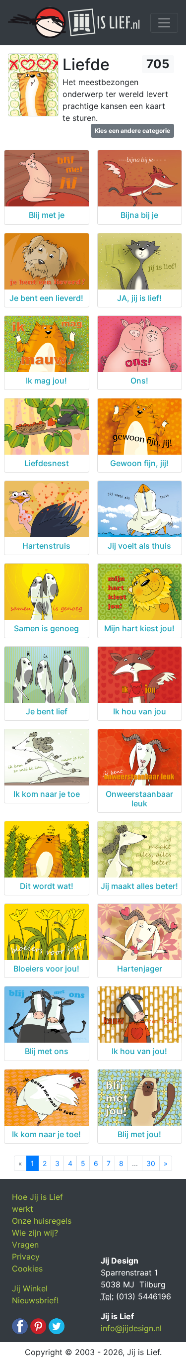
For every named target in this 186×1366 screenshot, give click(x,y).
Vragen (25, 1245)
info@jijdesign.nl (131, 1328)
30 (150, 1163)
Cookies (27, 1268)
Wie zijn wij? (35, 1233)
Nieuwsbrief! (35, 1300)
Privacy (26, 1257)
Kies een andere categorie (132, 130)
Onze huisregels (41, 1221)
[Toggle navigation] (164, 23)
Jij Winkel (30, 1288)
